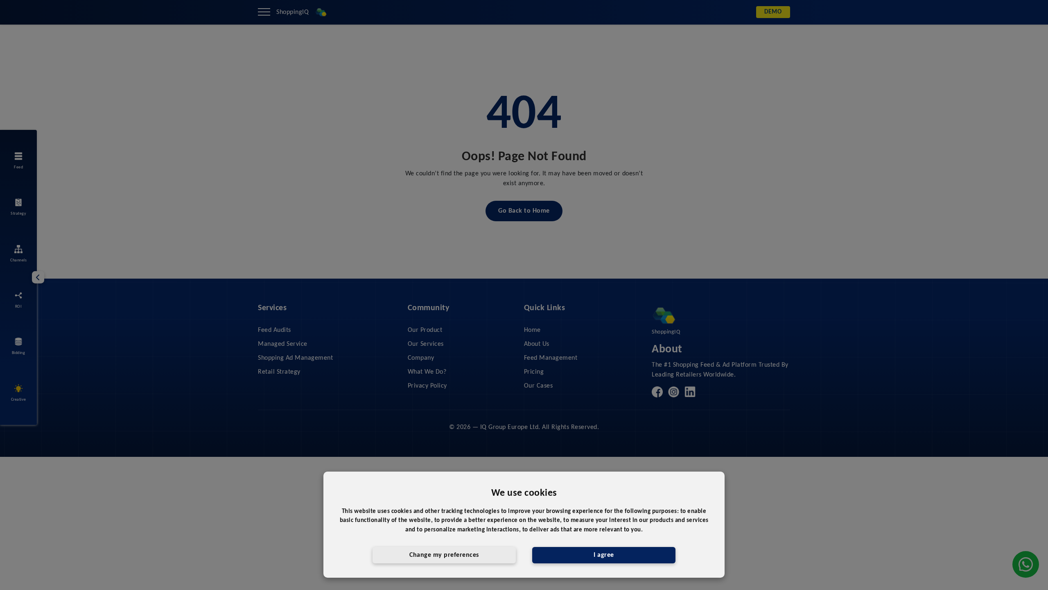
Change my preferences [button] (444, 555)
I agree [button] (604, 555)
